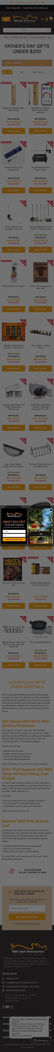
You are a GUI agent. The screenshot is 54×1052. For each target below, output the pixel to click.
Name (4, 529)
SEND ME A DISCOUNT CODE (14, 539)
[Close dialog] (51, 510)
